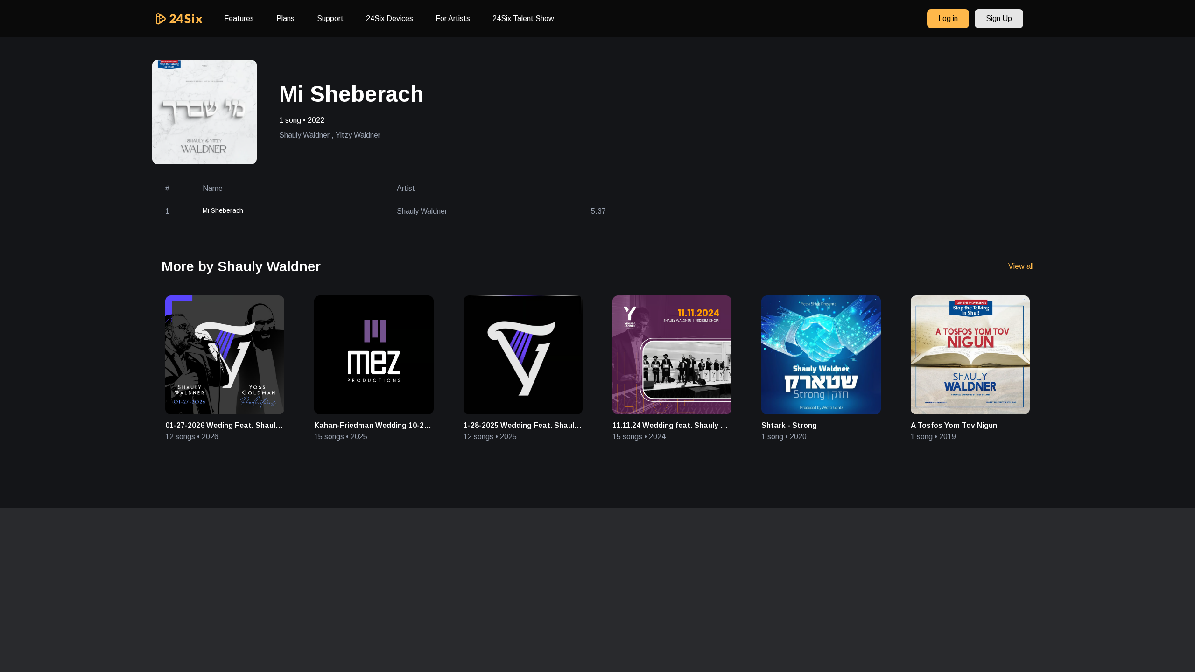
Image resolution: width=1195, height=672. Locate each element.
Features (239, 18)
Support (330, 18)
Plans (285, 18)
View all (1020, 266)
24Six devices (389, 18)
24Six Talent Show (523, 18)
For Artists (453, 18)
